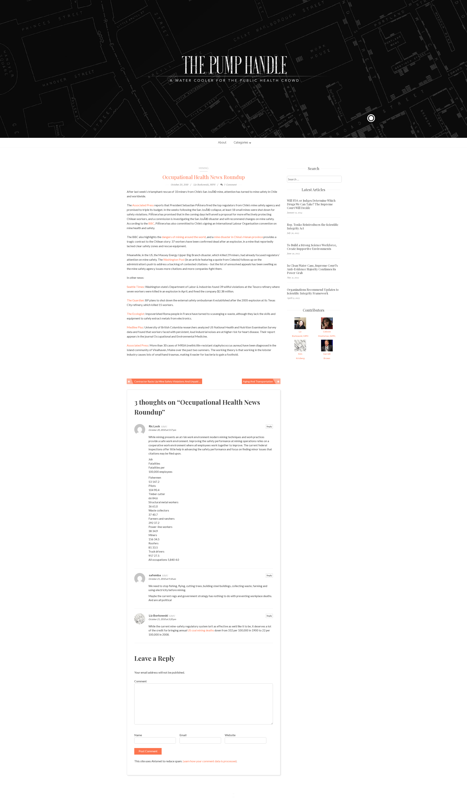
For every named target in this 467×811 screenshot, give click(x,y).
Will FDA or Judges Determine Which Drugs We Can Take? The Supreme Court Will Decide (311, 204)
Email (183, 735)
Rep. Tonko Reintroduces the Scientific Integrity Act (312, 226)
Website (230, 735)
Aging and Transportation (258, 381)
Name (138, 735)
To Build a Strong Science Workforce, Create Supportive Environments (312, 247)
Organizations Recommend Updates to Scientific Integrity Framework (313, 291)
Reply (269, 426)
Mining (204, 168)
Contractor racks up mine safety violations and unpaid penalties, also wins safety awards (168, 381)
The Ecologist (135, 313)
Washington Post (174, 259)
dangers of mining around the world (184, 237)
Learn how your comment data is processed (209, 761)
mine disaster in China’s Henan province (238, 237)
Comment (140, 681)
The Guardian (135, 300)
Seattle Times (135, 286)
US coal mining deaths (201, 630)
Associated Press (143, 205)
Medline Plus (135, 327)
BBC (151, 223)
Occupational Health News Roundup (204, 177)
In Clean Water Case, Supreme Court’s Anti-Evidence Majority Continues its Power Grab (312, 269)
